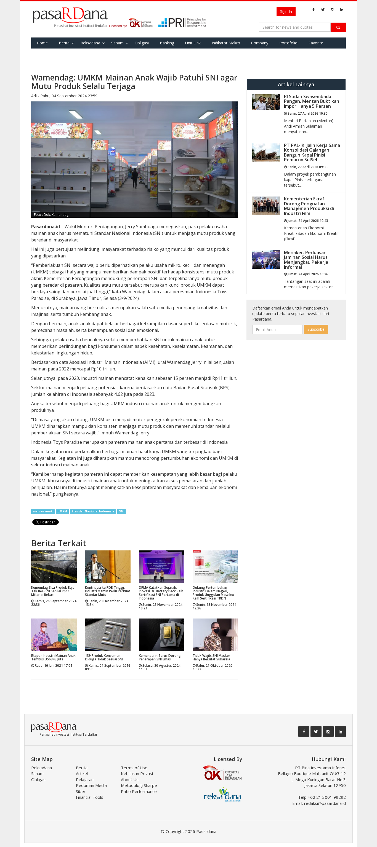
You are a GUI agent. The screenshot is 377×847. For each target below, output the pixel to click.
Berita (64, 42)
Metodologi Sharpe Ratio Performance (139, 788)
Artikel (82, 773)
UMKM (62, 511)
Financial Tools (89, 797)
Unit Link (193, 42)
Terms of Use (134, 767)
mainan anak (43, 511)
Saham (117, 42)
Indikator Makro (226, 42)
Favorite (316, 42)
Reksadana (90, 42)
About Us (130, 779)
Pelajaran (85, 779)
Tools (42, 54)
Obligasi (142, 42)
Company (259, 42)
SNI (121, 511)
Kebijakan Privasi (137, 773)
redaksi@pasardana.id (325, 803)
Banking (167, 42)
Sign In (286, 11)
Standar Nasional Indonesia (92, 511)
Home (42, 42)
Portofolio (288, 42)
